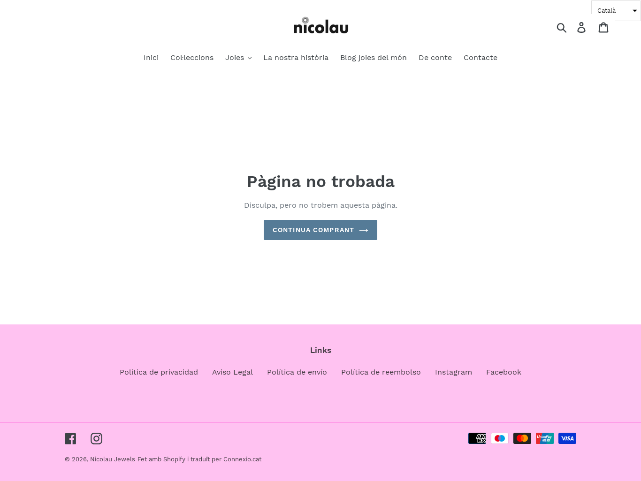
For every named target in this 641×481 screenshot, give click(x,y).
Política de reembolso (381, 372)
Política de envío (297, 372)
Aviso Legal (232, 372)
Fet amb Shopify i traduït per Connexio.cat (199, 459)
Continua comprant (313, 229)
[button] (616, 10)
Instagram (453, 372)
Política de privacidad (159, 372)
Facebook (503, 372)
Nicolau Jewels (112, 459)
